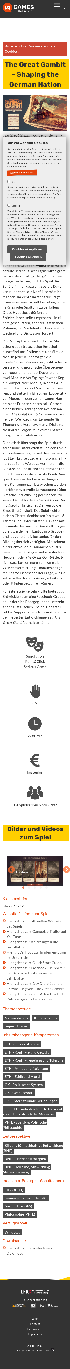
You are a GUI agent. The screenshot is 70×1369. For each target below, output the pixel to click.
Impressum (35, 1334)
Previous (7, 868)
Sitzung (16, 182)
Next (62, 868)
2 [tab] (29, 888)
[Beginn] (22, 8)
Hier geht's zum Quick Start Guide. (34, 963)
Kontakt (35, 1323)
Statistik (16, 206)
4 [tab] (41, 888)
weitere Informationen (23, 173)
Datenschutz (35, 1329)
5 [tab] (47, 888)
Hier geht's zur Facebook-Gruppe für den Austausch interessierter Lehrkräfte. (36, 973)
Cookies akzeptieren (27, 249)
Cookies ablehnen (28, 257)
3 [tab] (35, 888)
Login (35, 1318)
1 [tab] (23, 888)
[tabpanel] (35, 868)
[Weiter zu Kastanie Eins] (52, 1350)
